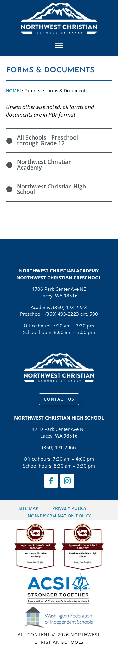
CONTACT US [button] (59, 399)
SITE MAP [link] (28, 508)
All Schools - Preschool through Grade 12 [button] (47, 140)
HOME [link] (12, 90)
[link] (59, 32)
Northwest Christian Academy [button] (44, 164)
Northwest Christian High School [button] (51, 189)
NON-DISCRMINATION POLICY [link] (59, 516)
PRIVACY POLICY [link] (69, 508)
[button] (59, 45)
